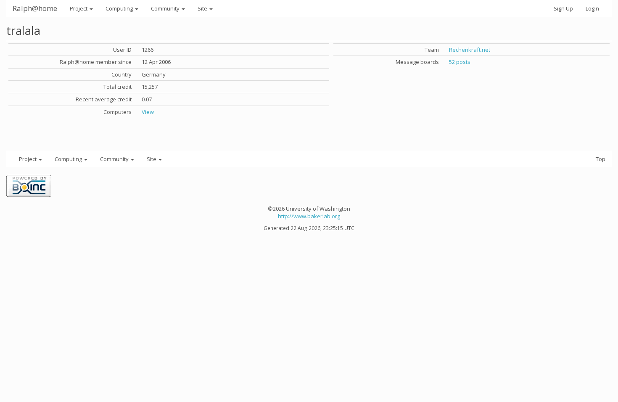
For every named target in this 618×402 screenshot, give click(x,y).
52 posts (459, 62)
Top (600, 159)
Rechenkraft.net (469, 49)
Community (166, 8)
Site (203, 8)
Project (79, 8)
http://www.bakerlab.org (309, 216)
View (148, 112)
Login (592, 8)
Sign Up (563, 8)
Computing (120, 8)
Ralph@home (35, 8)
